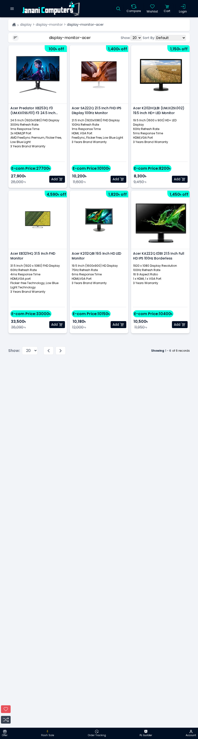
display (26, 24)
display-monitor (49, 24)
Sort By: (149, 37)
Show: (125, 37)
